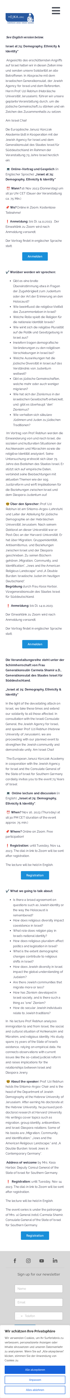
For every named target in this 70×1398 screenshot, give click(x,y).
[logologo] (20, 14)
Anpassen (35, 1379)
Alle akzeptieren (35, 1369)
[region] (35, 1361)
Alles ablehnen (35, 1389)
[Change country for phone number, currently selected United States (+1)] (19, 1316)
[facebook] (15, 1260)
